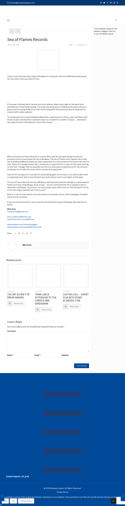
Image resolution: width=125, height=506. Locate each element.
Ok (5, 501)
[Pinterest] (111, 3)
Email (37, 355)
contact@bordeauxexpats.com (22, 2)
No (13, 501)
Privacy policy (26, 501)
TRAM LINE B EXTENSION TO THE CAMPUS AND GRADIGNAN (45, 299)
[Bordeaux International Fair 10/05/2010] (123, 496)
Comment (11, 331)
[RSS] (117, 3)
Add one (112, 31)
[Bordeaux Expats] (62, 11)
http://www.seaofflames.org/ (19, 216)
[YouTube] (107, 3)
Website (65, 355)
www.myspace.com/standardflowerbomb (24, 227)
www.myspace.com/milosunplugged (22, 224)
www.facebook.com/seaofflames (20, 219)
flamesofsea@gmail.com (17, 211)
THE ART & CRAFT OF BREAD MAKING (18, 296)
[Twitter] (104, 3)
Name (10, 355)
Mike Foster (26, 245)
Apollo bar (67, 174)
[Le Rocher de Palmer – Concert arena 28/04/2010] (2, 496)
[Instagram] (114, 3)
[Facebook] (101, 3)
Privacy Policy (62, 492)
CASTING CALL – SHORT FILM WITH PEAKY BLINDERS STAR (76, 297)
